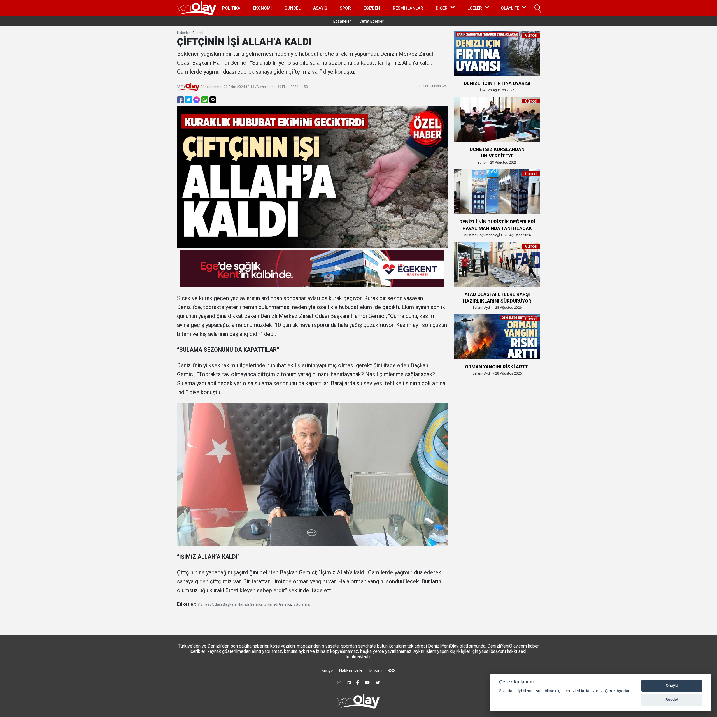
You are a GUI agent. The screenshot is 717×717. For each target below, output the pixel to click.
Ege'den (372, 8)
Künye (327, 670)
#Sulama (301, 604)
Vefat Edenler (371, 21)
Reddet (671, 699)
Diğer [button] (442, 8)
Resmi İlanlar (408, 8)
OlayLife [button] (510, 8)
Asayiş (320, 8)
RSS (391, 670)
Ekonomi (262, 8)
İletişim (374, 670)
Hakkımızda (350, 670)
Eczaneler (342, 21)
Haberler (183, 33)
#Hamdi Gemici (277, 604)
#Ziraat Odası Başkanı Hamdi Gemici (229, 604)
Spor (345, 8)
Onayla (672, 685)
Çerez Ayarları (618, 690)
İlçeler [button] (474, 8)
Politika (231, 8)
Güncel (292, 8)
